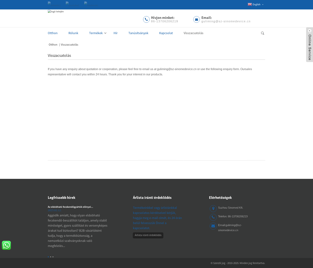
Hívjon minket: (164, 19)
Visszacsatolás (193, 33)
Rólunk (73, 33)
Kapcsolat (166, 33)
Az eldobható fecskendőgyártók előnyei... (70, 206)
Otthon (53, 33)
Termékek (96, 33)
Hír (116, 33)
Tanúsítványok (138, 33)
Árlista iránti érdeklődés (148, 235)
